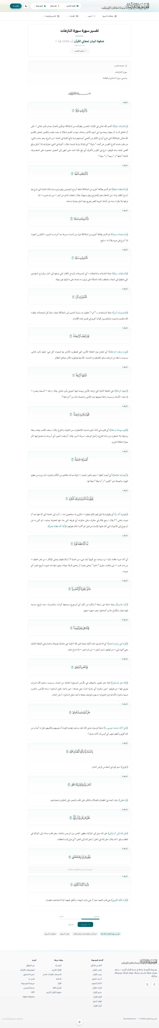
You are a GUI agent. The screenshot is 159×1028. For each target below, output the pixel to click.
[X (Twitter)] (147, 984)
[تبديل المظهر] (26, 5)
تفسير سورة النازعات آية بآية (110, 934)
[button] (90, 16)
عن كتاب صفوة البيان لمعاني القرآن (85, 934)
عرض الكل (71, 924)
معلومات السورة (50, 934)
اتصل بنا (16, 6)
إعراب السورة (64, 934)
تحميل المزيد (84, 924)
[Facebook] (154, 984)
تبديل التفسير (79, 51)
